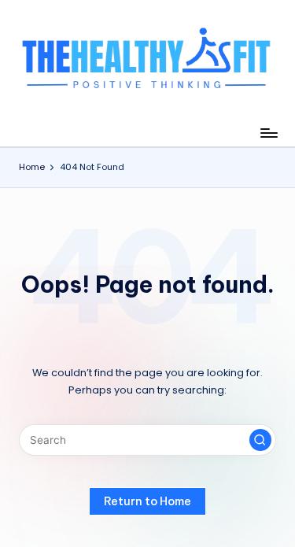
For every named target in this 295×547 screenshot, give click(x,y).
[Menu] (268, 132)
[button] (260, 440)
